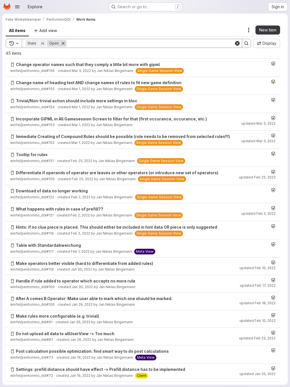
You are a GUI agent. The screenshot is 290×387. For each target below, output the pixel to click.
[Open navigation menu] (17, 6)
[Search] (246, 43)
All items (17, 30)
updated (258, 123)
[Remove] (63, 43)
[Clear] (237, 43)
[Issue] (12, 64)
